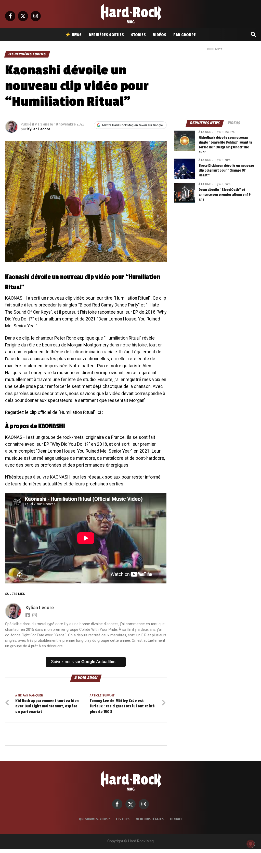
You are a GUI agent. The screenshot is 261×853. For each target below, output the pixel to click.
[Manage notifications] (250, 844)
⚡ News (73, 34)
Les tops (122, 819)
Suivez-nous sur (83, 662)
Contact (176, 819)
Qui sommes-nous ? (94, 819)
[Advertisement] (215, 83)
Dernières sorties (106, 34)
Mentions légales (150, 819)
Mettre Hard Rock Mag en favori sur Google (132, 125)
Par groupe (184, 34)
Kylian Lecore (38, 129)
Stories (138, 34)
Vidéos (159, 34)
